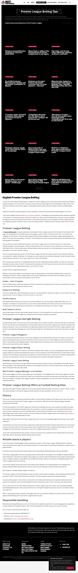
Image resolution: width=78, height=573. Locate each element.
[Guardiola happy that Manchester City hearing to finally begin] (39, 165)
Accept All (70, 567)
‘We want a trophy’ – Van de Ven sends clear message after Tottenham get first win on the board (61, 118)
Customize (54, 567)
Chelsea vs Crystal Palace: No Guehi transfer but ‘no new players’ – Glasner (37, 83)
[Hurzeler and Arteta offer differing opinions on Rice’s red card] (62, 36)
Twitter (65, 544)
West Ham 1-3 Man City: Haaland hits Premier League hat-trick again (38, 52)
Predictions (54, 76)
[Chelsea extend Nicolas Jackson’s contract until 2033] (16, 36)
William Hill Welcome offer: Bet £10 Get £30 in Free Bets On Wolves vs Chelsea (62, 181)
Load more (39, 188)
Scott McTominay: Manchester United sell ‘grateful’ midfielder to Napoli (15, 83)
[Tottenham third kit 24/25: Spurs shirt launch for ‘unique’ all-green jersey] (39, 100)
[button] (70, 2)
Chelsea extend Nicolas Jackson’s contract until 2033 (15, 52)
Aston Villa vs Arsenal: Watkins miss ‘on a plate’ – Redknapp (15, 181)
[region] (62, 563)
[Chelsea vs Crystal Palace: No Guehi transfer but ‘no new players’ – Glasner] (39, 67)
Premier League (9, 46)
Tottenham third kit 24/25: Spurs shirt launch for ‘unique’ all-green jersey (38, 117)
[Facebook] (60, 547)
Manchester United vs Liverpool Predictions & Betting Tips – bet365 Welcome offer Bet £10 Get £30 (61, 84)
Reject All (62, 567)
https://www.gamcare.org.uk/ (19, 516)
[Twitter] (60, 544)
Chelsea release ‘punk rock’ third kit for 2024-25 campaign (15, 149)
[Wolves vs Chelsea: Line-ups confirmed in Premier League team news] (62, 133)
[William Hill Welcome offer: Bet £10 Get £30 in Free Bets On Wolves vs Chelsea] (62, 165)
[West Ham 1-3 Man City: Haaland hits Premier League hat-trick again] (39, 36)
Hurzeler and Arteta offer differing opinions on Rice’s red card (61, 52)
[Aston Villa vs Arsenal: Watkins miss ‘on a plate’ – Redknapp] (16, 165)
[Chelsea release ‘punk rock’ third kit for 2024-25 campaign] (16, 133)
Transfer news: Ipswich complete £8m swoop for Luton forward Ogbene (15, 117)
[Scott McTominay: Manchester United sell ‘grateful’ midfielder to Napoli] (16, 67)
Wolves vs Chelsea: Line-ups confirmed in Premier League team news (61, 150)
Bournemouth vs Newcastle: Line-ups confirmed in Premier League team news (37, 150)
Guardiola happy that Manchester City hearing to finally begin (38, 181)
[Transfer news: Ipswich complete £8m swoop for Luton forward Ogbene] (16, 100)
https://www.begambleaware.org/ (23, 519)
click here (59, 391)
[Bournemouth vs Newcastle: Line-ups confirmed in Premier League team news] (39, 133)
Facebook (66, 547)
